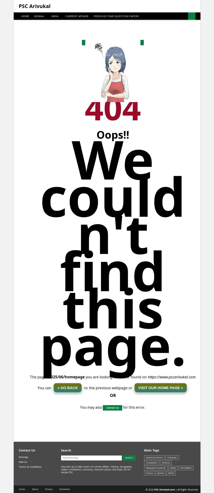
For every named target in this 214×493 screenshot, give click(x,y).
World (171, 473)
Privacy (48, 489)
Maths (173, 468)
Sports (160, 473)
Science (149, 473)
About (35, 489)
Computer (172, 457)
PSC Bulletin (186, 468)
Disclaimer (65, 489)
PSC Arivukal (34, 6)
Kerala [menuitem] (39, 16)
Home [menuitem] (25, 16)
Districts (166, 462)
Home (22, 489)
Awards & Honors (154, 457)
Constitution (151, 462)
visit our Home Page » (160, 388)
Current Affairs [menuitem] (77, 16)
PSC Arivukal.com (164, 489)
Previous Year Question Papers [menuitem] (116, 16)
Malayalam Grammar (156, 468)
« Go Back (68, 388)
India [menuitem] (54, 16)
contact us (112, 408)
